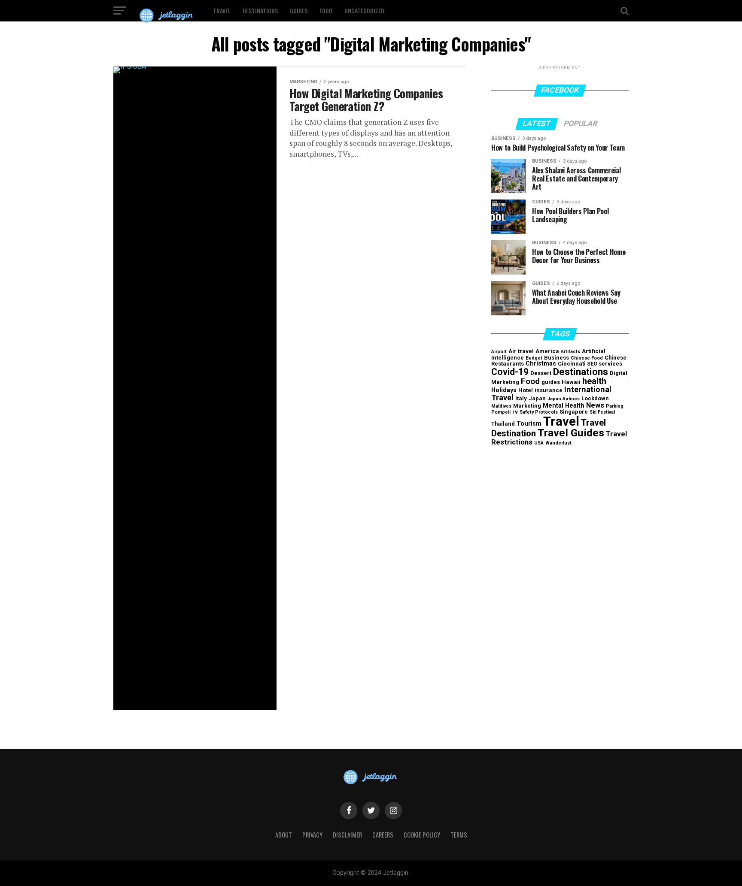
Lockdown (595, 398)
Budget (534, 358)
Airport (499, 351)
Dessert (540, 373)
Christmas (541, 363)
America (547, 351)
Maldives (501, 406)
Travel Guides (571, 432)
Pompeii (501, 412)
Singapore (574, 411)
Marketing (527, 405)
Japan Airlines (563, 399)
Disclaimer (347, 834)
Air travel (521, 351)
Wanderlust (558, 443)
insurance (549, 390)
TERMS (458, 834)
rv (515, 411)
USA (539, 443)
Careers (382, 834)
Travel (222, 10)
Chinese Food (587, 358)
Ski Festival (602, 412)
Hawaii (571, 382)
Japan (537, 398)
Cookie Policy (422, 834)
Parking (614, 406)
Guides (298, 10)
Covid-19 (510, 371)
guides (550, 382)
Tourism (529, 423)
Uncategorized (364, 10)
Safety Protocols (539, 412)
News (595, 405)
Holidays (504, 390)
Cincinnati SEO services (590, 363)
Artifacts (570, 351)
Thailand (503, 423)
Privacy (312, 834)
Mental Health (563, 405)
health (594, 381)
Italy (521, 398)
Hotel (525, 390)
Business (556, 357)
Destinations (260, 10)
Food (325, 10)
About (283, 834)
